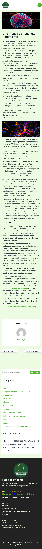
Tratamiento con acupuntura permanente (18, 426)
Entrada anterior (9, 352)
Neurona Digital (26, 539)
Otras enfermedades (9, 508)
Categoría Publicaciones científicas (16, 391)
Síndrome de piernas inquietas (14, 416)
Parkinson (6, 409)
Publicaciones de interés (11, 412)
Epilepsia (5, 402)
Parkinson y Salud (19, 288)
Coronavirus (7, 395)
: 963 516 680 (10, 520)
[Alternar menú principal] (39, 5)
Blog (4, 388)
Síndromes (6, 419)
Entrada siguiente (32, 352)
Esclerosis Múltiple (9, 405)
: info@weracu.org (11, 525)
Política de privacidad (25, 545)
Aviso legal (13, 545)
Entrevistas (6, 398)
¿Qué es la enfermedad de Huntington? (23, 306)
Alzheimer (5, 506)
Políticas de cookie (33, 542)
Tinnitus (5, 423)
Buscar (34, 373)
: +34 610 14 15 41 (12, 523)
